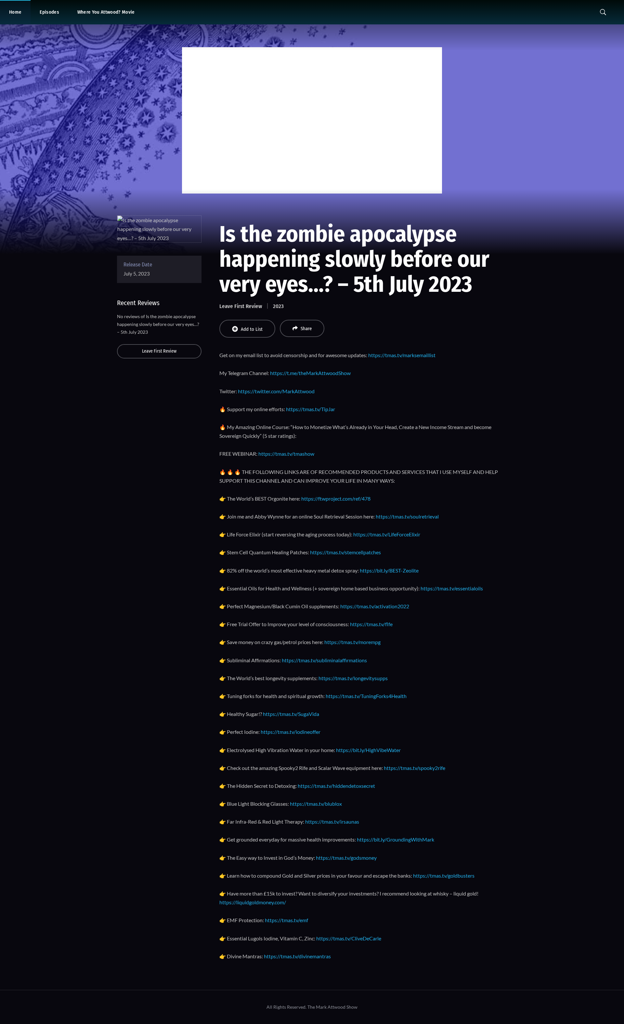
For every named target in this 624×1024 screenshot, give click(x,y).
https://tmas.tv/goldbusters (443, 875)
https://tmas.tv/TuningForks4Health (366, 696)
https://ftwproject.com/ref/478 (335, 498)
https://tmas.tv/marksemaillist (402, 355)
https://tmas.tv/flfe (371, 624)
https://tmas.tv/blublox (316, 804)
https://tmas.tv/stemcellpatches (345, 552)
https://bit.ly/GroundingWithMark (395, 839)
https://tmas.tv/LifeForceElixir (386, 534)
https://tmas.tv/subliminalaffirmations (324, 660)
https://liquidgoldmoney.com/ (252, 902)
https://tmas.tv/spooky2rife (414, 768)
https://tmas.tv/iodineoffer (290, 732)
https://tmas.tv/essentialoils (452, 588)
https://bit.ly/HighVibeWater (368, 750)
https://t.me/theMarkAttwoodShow (310, 373)
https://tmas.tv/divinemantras (297, 956)
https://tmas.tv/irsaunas (332, 821)
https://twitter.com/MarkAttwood (276, 391)
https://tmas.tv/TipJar (310, 409)
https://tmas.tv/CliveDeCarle (348, 938)
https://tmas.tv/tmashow (286, 454)
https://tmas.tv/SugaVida (291, 714)
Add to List (252, 329)
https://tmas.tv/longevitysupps (353, 678)
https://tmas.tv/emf (286, 920)
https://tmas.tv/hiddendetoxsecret (336, 786)
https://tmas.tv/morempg (352, 642)
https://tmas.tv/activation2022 (374, 606)
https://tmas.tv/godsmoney (346, 858)
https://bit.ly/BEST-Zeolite (389, 570)
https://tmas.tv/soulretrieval (407, 516)
